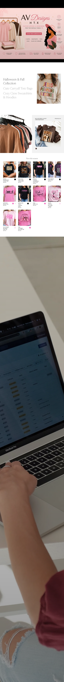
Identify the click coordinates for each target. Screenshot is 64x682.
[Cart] (62, 2)
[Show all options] (15, 203)
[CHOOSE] (58, 144)
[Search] (5, 2)
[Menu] (2, 2)
